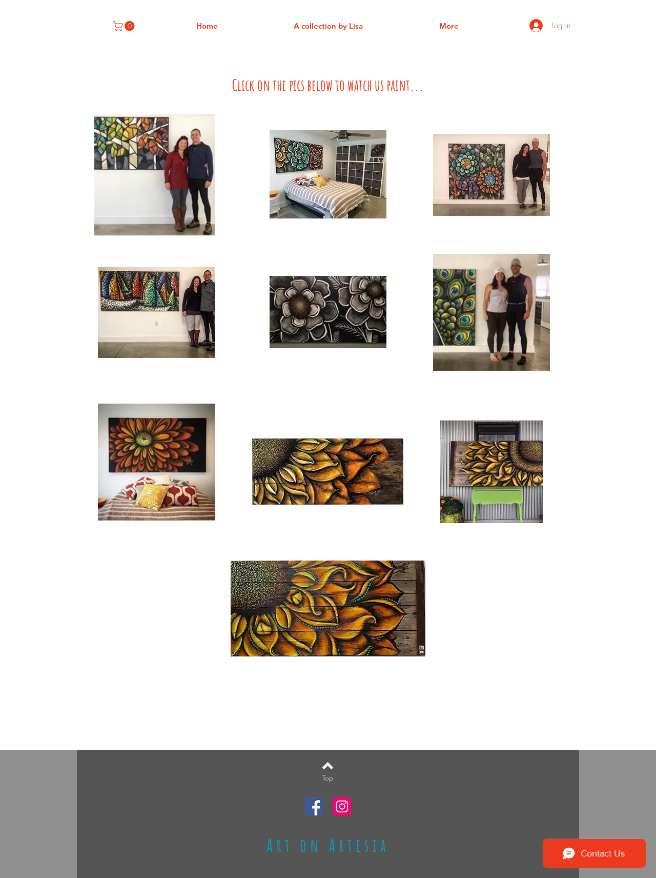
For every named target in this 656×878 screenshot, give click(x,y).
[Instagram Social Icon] (342, 806)
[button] (125, 26)
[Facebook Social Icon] (314, 806)
